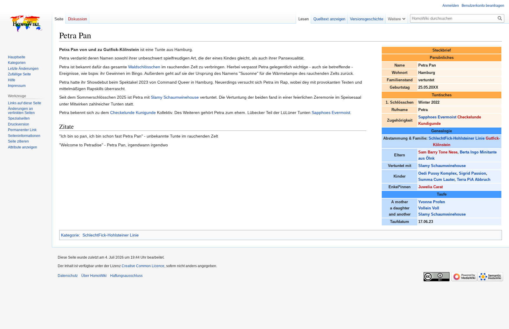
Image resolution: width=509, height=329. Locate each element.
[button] (397, 18)
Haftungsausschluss (126, 276)
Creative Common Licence (143, 266)
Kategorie (70, 235)
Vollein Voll (428, 208)
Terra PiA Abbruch (473, 179)
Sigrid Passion (472, 173)
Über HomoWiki (94, 276)
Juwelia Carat (430, 187)
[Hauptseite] (25, 23)
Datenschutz (68, 276)
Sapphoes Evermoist (437, 117)
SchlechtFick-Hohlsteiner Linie (457, 138)
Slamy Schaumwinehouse (442, 165)
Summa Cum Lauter (436, 179)
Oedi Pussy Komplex (437, 173)
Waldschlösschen (144, 67)
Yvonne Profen (431, 202)
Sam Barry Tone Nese (437, 152)
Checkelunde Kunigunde (133, 112)
